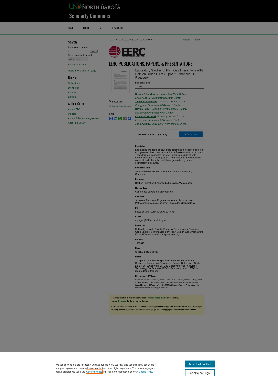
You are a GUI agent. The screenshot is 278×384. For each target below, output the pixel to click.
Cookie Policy (146, 371)
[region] (139, 368)
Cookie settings (94, 371)
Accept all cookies (199, 364)
